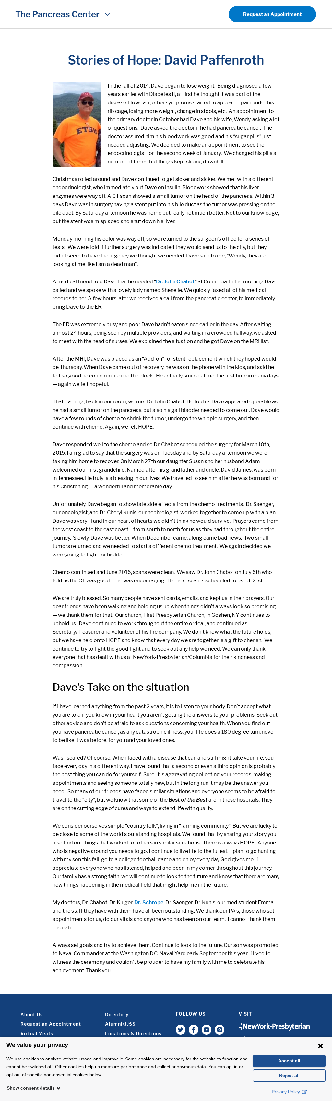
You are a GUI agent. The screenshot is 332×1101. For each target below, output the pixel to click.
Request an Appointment (272, 14)
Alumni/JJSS (120, 1024)
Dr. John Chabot (175, 282)
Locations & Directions (133, 1033)
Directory (117, 1014)
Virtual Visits (36, 1033)
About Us (31, 1014)
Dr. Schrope (148, 902)
